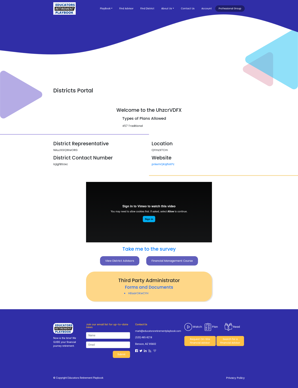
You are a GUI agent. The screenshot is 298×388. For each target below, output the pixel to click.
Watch (197, 327)
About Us (166, 8)
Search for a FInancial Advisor (230, 340)
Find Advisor (126, 8)
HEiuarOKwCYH (138, 293)
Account (206, 8)
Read (236, 327)
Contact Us (188, 8)
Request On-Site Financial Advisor (200, 340)
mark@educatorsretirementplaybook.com (157, 331)
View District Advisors (119, 261)
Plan (214, 327)
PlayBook (105, 8)
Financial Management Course (172, 261)
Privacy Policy (235, 378)
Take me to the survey (149, 249)
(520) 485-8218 (143, 337)
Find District (147, 8)
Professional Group (230, 8)
